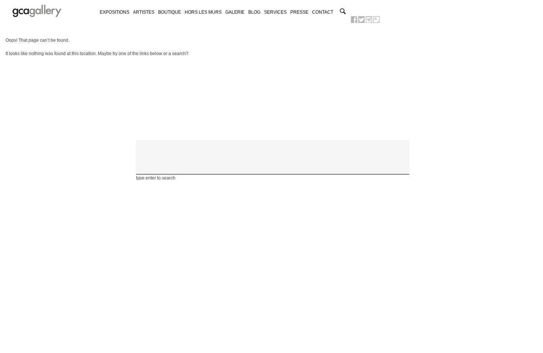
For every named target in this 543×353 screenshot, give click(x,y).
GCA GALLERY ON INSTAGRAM (369, 19)
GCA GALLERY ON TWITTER (361, 19)
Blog (254, 12)
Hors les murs (203, 12)
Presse (299, 12)
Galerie (235, 12)
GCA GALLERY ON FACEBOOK (354, 19)
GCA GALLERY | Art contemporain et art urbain (37, 11)
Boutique (169, 12)
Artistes (143, 12)
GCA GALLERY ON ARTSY (376, 19)
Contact (322, 12)
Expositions (114, 12)
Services (275, 12)
